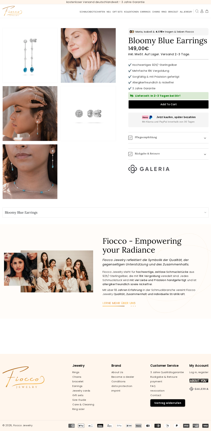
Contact (155, 395)
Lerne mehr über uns (119, 303)
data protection (121, 386)
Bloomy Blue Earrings (21, 212)
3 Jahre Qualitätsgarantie (167, 372)
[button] (197, 11)
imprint (116, 390)
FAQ (152, 386)
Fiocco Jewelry (23, 425)
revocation (157, 390)
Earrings (77, 386)
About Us (117, 372)
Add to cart (168, 104)
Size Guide (79, 399)
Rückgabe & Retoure (163, 376)
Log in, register (199, 372)
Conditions (118, 381)
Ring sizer (78, 409)
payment (156, 381)
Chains (76, 376)
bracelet (78, 381)
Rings (75, 372)
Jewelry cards (81, 390)
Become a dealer (122, 376)
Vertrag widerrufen (167, 403)
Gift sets (77, 395)
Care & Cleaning (83, 404)
